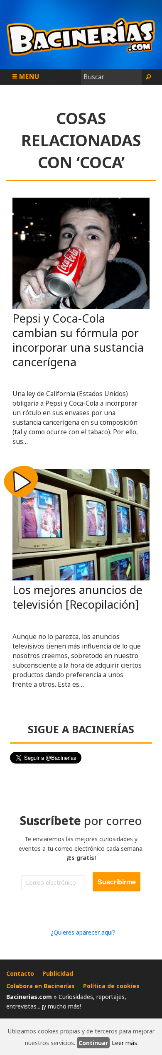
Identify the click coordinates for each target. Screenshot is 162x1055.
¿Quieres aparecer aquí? (83, 932)
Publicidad (57, 973)
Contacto (20, 973)
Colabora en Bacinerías (40, 986)
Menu (28, 76)
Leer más (124, 1043)
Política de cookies (111, 986)
